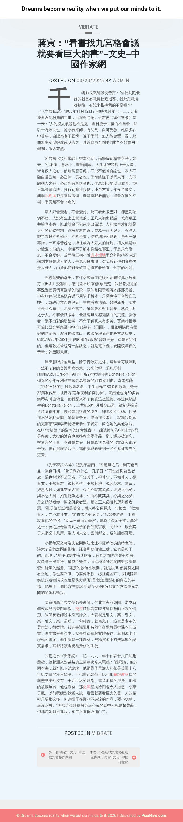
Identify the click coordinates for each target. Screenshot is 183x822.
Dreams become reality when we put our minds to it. (91, 8)
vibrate (88, 27)
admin (121, 80)
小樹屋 (50, 195)
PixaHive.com (154, 815)
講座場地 (98, 255)
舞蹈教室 (121, 674)
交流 (79, 608)
